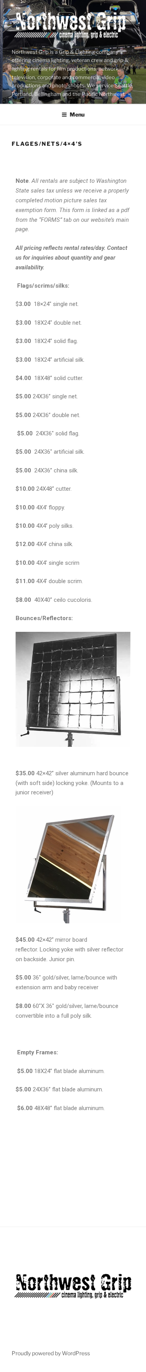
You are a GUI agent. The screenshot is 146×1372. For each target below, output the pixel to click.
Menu (77, 114)
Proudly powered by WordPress (51, 1353)
